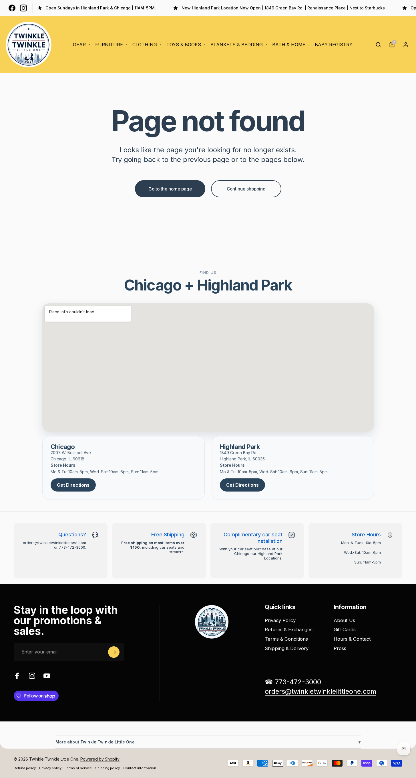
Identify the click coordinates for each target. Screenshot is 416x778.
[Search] (378, 44)
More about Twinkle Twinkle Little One (208, 741)
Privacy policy (50, 768)
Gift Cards (345, 629)
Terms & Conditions (286, 639)
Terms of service (78, 768)
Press (340, 648)
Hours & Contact (352, 639)
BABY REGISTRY (334, 44)
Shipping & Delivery (286, 648)
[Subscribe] (114, 652)
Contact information (139, 768)
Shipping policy (107, 768)
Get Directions (73, 485)
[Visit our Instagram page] (23, 8)
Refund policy (25, 768)
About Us (344, 620)
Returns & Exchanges (289, 629)
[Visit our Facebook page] (12, 8)
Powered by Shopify (100, 759)
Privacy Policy (280, 620)
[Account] (405, 44)
